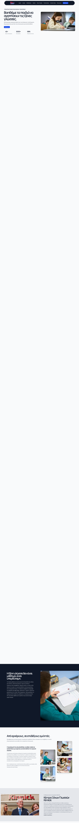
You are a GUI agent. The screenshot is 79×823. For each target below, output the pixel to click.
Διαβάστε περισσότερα (48, 815)
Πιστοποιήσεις (46, 2)
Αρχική (20, 2)
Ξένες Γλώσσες (39, 2)
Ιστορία (23, 2)
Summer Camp (53, 2)
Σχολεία (34, 2)
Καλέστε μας (65, 2)
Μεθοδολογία (28, 2)
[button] (58, 21)
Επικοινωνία (59, 2)
